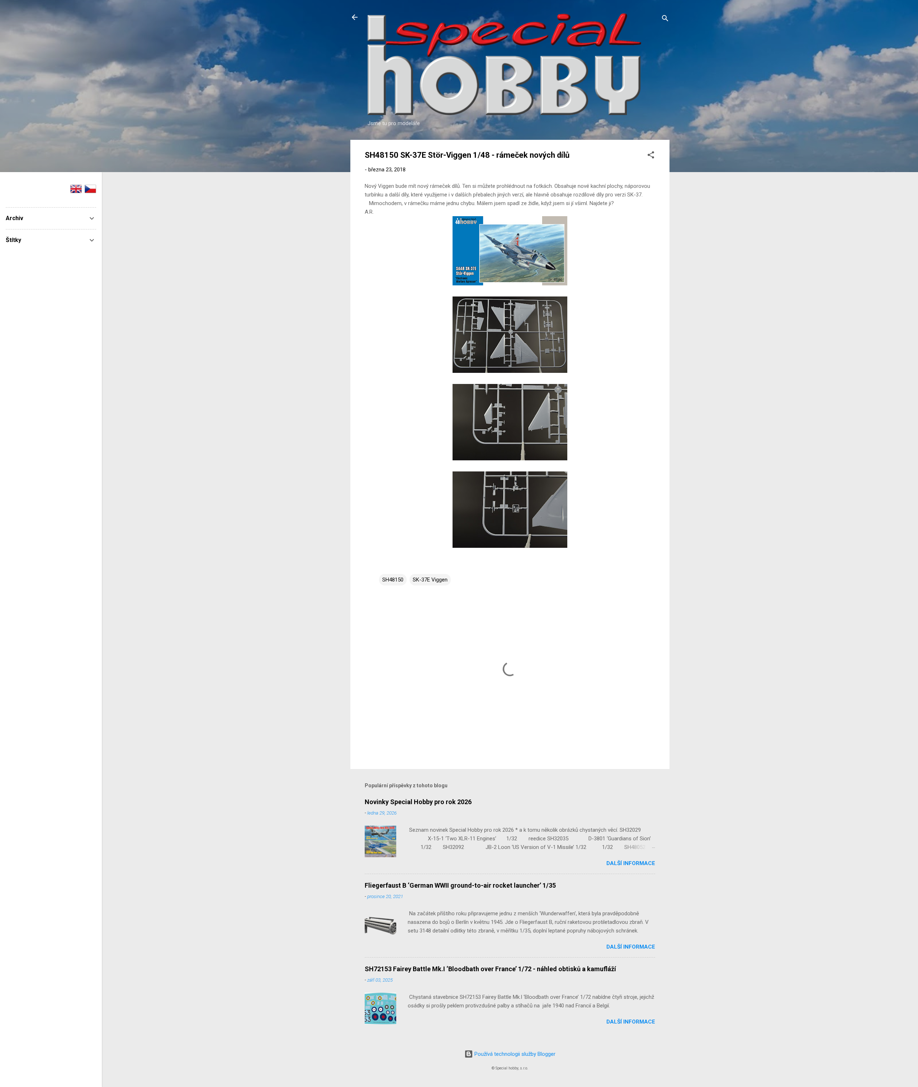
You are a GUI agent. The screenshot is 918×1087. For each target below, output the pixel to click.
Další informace (630, 863)
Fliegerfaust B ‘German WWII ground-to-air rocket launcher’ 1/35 (460, 885)
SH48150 (392, 579)
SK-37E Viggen (430, 579)
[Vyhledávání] (665, 19)
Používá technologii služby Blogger (514, 1054)
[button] (651, 156)
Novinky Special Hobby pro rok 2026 (418, 802)
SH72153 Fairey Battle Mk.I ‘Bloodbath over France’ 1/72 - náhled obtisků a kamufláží (490, 969)
